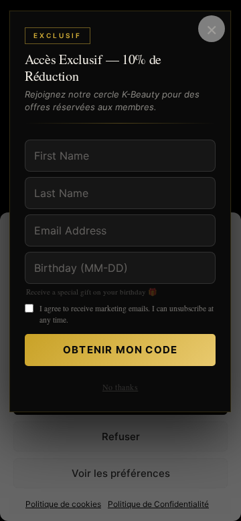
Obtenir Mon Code (120, 349)
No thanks (120, 386)
